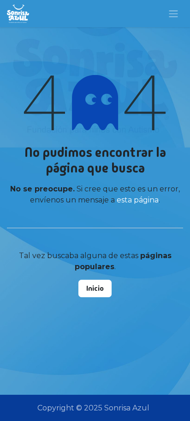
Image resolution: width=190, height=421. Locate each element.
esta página (138, 200)
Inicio (95, 288)
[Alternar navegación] (173, 13)
